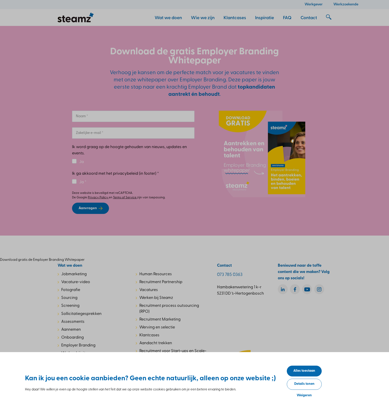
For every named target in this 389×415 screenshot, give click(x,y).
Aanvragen (88, 208)
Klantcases (149, 335)
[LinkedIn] (283, 289)
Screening (70, 306)
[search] (328, 17)
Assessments (72, 322)
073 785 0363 (229, 275)
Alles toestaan (304, 371)
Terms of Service (125, 197)
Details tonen (304, 384)
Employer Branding (78, 346)
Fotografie (70, 290)
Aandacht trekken (155, 343)
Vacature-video (75, 282)
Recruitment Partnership (160, 282)
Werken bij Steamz (156, 298)
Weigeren (304, 395)
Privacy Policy (98, 197)
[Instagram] (319, 289)
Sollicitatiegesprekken (81, 314)
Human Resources (155, 274)
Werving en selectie (157, 328)
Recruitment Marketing (160, 320)
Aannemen (71, 330)
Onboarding (72, 338)
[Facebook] (295, 289)
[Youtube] (307, 289)
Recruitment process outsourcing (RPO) (169, 309)
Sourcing (69, 298)
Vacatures (148, 290)
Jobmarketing (74, 274)
